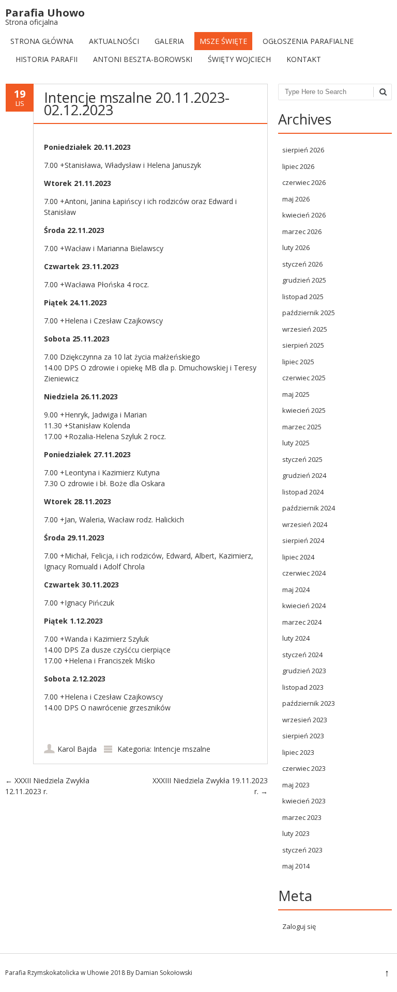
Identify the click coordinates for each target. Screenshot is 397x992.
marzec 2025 (302, 426)
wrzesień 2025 (304, 329)
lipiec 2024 (298, 557)
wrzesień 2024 (304, 524)
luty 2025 (296, 442)
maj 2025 (296, 394)
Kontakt (303, 59)
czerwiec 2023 (304, 768)
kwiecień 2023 (304, 800)
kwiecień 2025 (304, 410)
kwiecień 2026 (304, 215)
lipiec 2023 (298, 752)
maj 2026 (296, 199)
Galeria (169, 41)
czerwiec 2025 (304, 377)
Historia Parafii (47, 59)
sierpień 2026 (303, 149)
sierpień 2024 (303, 540)
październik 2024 (308, 508)
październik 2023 (308, 703)
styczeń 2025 (302, 459)
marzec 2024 (302, 622)
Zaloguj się (299, 926)
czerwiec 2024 (304, 573)
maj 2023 (296, 784)
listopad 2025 (303, 296)
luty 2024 (296, 638)
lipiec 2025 (298, 361)
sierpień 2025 (303, 345)
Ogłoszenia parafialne (308, 41)
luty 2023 (296, 833)
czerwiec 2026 (304, 182)
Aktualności (114, 41)
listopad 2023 (303, 687)
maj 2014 (296, 866)
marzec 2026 (302, 231)
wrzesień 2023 (304, 719)
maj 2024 (296, 589)
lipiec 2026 (298, 166)
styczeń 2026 (302, 264)
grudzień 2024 (304, 475)
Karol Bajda (77, 749)
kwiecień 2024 (304, 605)
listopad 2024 (303, 492)
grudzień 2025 (304, 280)
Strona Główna (41, 41)
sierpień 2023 (303, 735)
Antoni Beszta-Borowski (142, 59)
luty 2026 (296, 247)
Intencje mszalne (182, 749)
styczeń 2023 (302, 850)
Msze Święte (223, 41)
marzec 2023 (302, 817)
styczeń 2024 (302, 654)
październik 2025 (308, 312)
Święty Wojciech (239, 59)
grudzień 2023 (304, 670)
